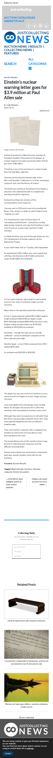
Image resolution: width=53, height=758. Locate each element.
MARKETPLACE (14, 20)
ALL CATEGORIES (37, 61)
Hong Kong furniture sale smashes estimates (26, 620)
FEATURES (11, 53)
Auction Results (11, 77)
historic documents (21, 472)
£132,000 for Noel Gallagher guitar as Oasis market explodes (14, 483)
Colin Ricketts (12, 105)
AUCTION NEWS (15, 46)
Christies (36, 469)
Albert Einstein (17, 469)
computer (8, 472)
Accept (7, 753)
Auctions (28, 469)
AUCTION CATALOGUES (19, 17)
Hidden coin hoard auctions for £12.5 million (39, 482)
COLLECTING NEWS (18, 50)
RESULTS (35, 46)
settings (30, 748)
